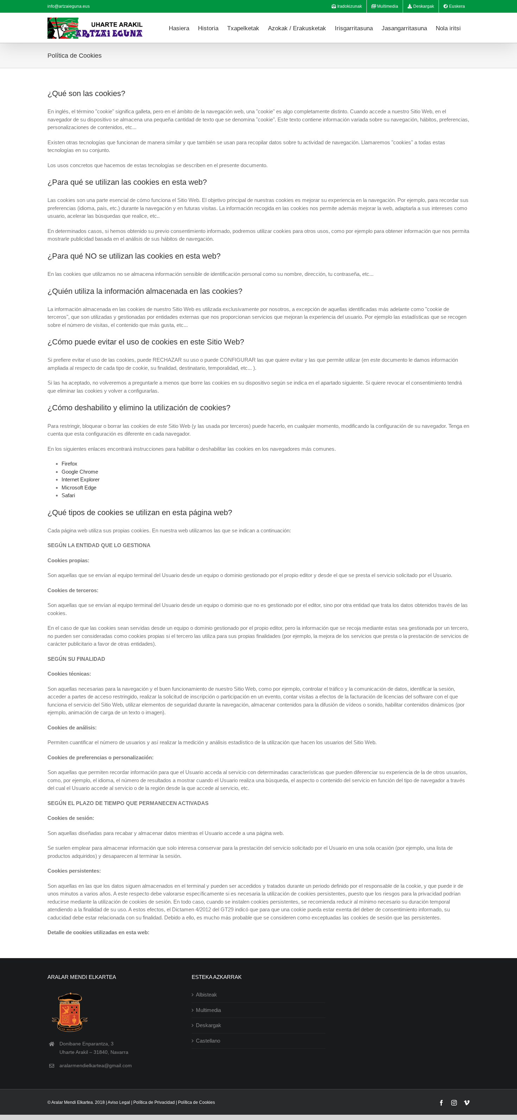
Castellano (208, 1041)
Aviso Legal (119, 1102)
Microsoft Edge (79, 488)
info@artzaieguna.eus (68, 6)
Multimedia (208, 1010)
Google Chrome (80, 472)
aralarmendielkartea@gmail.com (95, 1065)
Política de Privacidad (154, 1102)
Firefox (69, 464)
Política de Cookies (196, 1102)
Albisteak (206, 995)
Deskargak (208, 1025)
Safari (68, 495)
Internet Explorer (81, 479)
